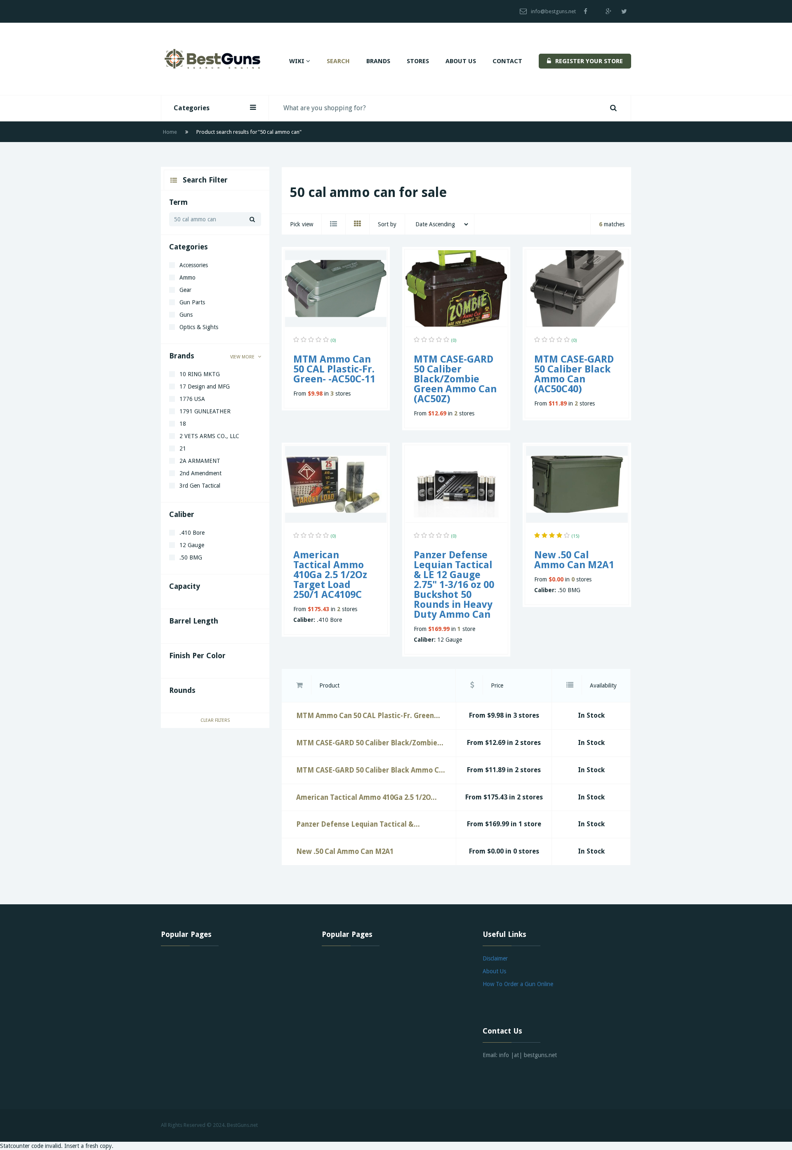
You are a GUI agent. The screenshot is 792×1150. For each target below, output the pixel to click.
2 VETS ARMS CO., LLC (209, 436)
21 (182, 448)
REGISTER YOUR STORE (589, 61)
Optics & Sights (198, 327)
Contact (507, 61)
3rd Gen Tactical (199, 485)
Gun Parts (192, 302)
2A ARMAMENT (199, 461)
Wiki (297, 61)
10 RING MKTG (199, 374)
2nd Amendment (200, 473)
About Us (461, 61)
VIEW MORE (243, 357)
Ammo (187, 277)
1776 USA (192, 399)
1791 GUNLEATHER (205, 411)
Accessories (193, 265)
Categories (192, 108)
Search (338, 61)
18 (182, 423)
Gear (185, 290)
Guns (186, 314)
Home (170, 132)
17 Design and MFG (204, 386)
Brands (378, 61)
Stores (418, 61)
